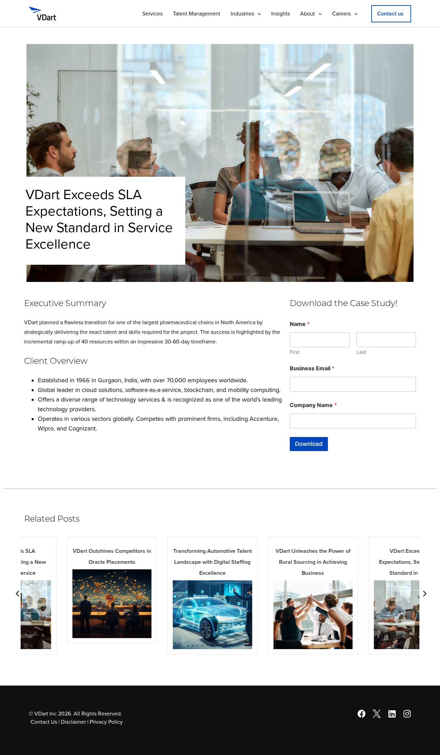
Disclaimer (73, 722)
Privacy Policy (106, 722)
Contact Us (44, 722)
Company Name (313, 405)
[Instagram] (407, 714)
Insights (280, 13)
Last (361, 352)
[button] (391, 13)
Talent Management (196, 13)
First (294, 352)
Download (309, 443)
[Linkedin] (392, 714)
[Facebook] (362, 714)
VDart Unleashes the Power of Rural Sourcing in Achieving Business (270, 562)
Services (152, 13)
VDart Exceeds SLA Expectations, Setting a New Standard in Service (370, 562)
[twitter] (377, 714)
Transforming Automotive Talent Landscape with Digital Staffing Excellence (169, 562)
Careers (341, 13)
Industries (242, 13)
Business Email (312, 368)
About (307, 13)
